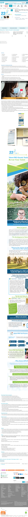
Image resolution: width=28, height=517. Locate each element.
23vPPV (9, 487)
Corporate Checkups (3, 497)
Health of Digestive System (24, 492)
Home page (1, 6)
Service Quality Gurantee (11, 470)
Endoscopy (2, 492)
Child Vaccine (9, 486)
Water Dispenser (17, 486)
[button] (12, 17)
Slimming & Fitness (23, 493)
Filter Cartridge (17, 490)
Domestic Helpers (3, 493)
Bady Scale (9, 496)
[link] (2, 509)
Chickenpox (9, 490)
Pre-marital (2, 490)
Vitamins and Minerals (23, 490)
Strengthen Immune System (24, 491)
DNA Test (2, 494)
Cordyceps (22, 488)
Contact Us (15, 515)
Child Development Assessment (4, 496)
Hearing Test (2, 495)
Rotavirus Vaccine (10, 491)
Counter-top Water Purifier (18, 487)
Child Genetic (3, 470)
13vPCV (9, 488)
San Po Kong (2, 460)
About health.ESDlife (3, 515)
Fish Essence (22, 489)
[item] (5, 32)
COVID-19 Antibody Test (3, 488)
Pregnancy (22, 496)
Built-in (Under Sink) (18, 488)
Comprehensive (2, 486)
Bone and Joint (22, 494)
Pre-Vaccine (2, 487)
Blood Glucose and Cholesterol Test (11, 495)
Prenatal (2, 491)
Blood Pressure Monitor (10, 494)
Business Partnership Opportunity (9, 515)
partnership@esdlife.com (4, 504)
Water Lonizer (17, 491)
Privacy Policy (25, 515)
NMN (21, 486)
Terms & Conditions (21, 515)
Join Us (17, 515)
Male (1, 489)
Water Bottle (17, 489)
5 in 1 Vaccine (9, 489)
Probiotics (22, 487)
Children (26, 470)
